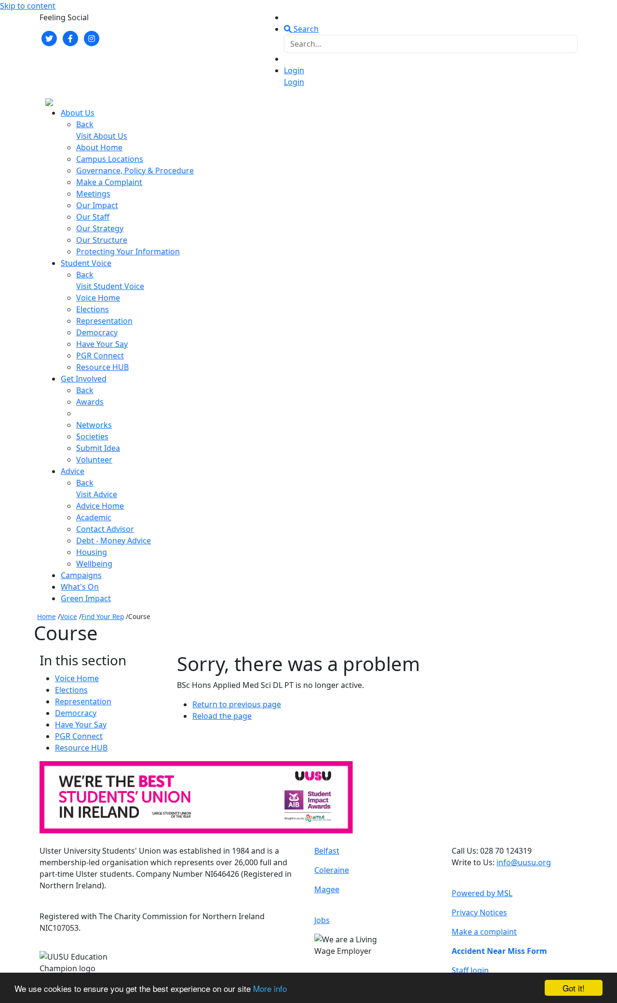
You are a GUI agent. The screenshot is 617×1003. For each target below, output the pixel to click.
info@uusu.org (523, 862)
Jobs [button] (322, 920)
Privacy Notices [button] (479, 912)
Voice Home (98, 297)
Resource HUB (102, 367)
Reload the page (222, 716)
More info (270, 988)
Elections (92, 309)
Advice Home (100, 506)
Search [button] (305, 29)
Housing (91, 552)
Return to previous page (236, 704)
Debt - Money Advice (113, 540)
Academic (93, 517)
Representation (104, 321)
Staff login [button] (470, 970)
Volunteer (94, 459)
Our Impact (97, 205)
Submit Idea (98, 448)
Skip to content (27, 5)
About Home (99, 147)
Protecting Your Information (128, 251)
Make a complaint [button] (484, 931)
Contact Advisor (105, 529)
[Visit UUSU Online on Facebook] (70, 37)
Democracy (97, 332)
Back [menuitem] (85, 124)
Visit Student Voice (110, 286)
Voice (68, 616)
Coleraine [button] (331, 870)
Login (294, 70)
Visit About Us (101, 136)
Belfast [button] (326, 850)
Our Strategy (99, 228)
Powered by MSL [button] (482, 893)
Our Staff (92, 216)
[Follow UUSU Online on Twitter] (49, 37)
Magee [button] (326, 889)
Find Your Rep (102, 616)
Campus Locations (109, 159)
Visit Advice (96, 494)
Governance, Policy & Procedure (135, 170)
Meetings (93, 193)
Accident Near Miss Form (499, 951)
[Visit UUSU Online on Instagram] (91, 37)
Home (46, 616)
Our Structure (101, 240)
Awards (90, 401)
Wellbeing (94, 563)
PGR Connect (100, 355)
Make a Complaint (109, 182)
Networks (94, 425)
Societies (92, 436)
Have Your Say (102, 344)
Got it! (574, 988)
